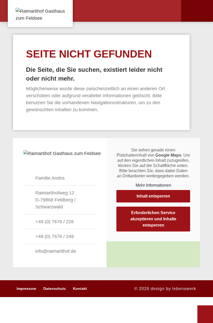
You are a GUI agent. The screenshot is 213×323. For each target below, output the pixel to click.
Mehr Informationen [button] (153, 185)
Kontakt (80, 288)
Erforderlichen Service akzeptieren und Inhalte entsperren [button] (153, 218)
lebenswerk (184, 288)
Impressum (26, 288)
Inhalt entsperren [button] (153, 196)
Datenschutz (54, 288)
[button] (167, 11)
